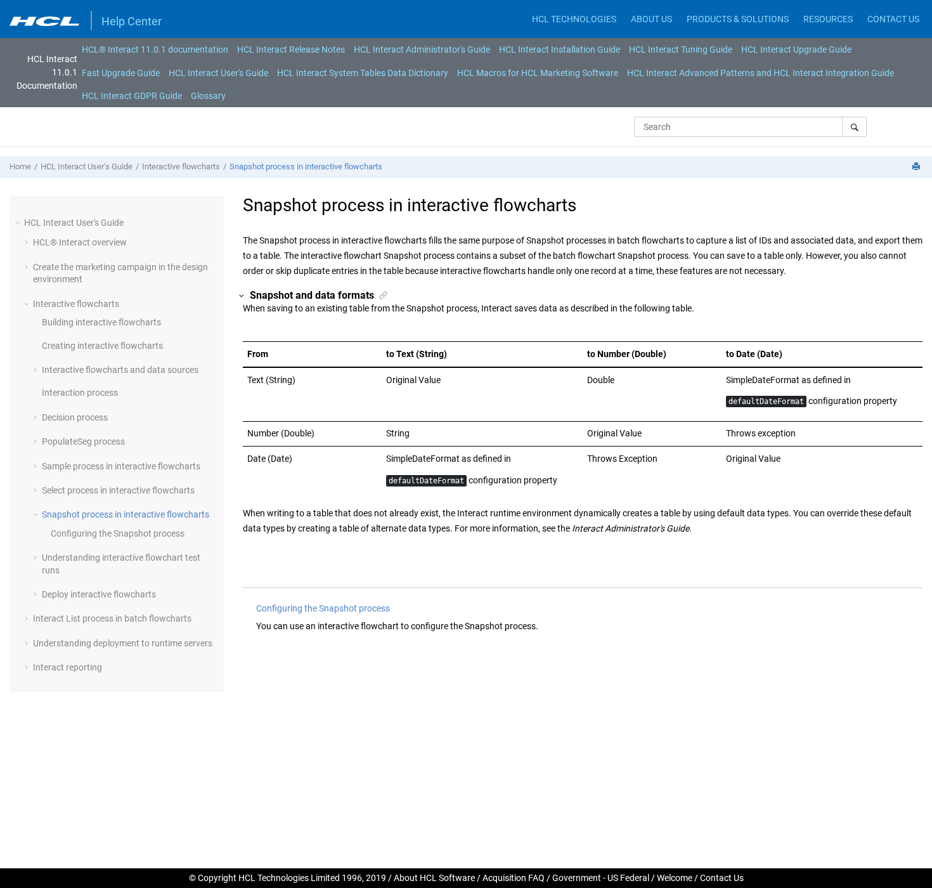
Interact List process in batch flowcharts (112, 618)
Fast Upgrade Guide (121, 73)
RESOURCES (828, 19)
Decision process (75, 417)
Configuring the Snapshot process (117, 533)
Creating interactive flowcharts (102, 346)
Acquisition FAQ (513, 878)
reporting (67, 667)
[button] (19, 223)
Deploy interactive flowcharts (99, 594)
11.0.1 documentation (155, 49)
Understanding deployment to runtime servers (122, 643)
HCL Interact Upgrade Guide (796, 49)
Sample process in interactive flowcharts (121, 466)
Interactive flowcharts (181, 166)
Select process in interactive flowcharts (118, 490)
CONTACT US (893, 19)
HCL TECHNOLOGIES (574, 19)
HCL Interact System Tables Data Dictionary (362, 73)
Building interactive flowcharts (101, 322)
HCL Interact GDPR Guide (132, 96)
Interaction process (80, 393)
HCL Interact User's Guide (218, 73)
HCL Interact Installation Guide (559, 49)
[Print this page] (917, 167)
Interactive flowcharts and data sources (120, 370)
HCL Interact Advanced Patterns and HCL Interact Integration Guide (760, 73)
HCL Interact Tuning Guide (680, 49)
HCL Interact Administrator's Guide (422, 49)
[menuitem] (155, 49)
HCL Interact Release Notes (291, 49)
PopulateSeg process (83, 441)
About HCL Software (434, 878)
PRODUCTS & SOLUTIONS (738, 19)
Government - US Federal (600, 878)
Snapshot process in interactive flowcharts (306, 166)
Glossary (208, 96)
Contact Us (722, 878)
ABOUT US (651, 19)
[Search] (854, 127)
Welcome (674, 878)
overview (80, 242)
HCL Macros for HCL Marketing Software (537, 73)
